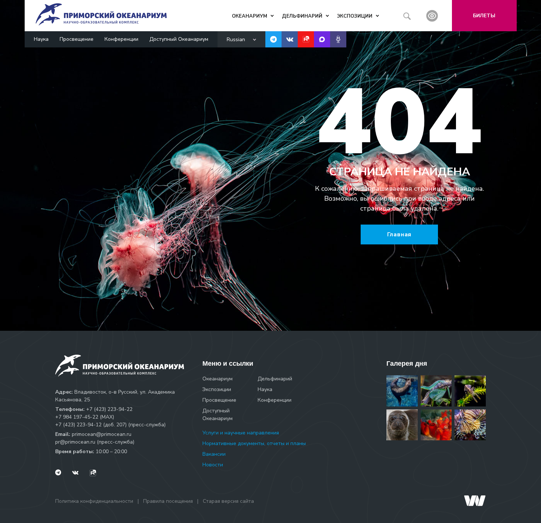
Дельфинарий (275, 378)
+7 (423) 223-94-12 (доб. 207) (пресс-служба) (110, 424)
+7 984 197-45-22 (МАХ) (84, 416)
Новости (212, 464)
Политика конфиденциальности (94, 501)
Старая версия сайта (228, 501)
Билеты (484, 15)
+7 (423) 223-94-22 (109, 409)
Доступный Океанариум (178, 39)
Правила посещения (168, 501)
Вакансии (214, 454)
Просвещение (76, 39)
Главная (399, 234)
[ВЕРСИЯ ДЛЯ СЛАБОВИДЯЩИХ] (432, 16)
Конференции (121, 39)
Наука (41, 39)
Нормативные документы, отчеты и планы (254, 443)
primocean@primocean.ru (101, 434)
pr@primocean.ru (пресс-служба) (94, 441)
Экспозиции (216, 389)
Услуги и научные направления (240, 432)
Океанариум (217, 378)
